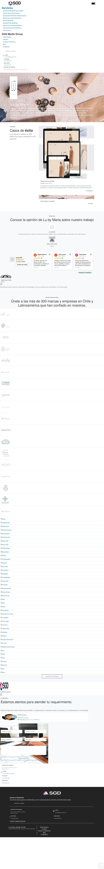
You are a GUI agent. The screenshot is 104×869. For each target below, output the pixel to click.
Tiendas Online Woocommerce (11, 13)
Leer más (52, 237)
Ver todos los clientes (52, 676)
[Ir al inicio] (15, 3)
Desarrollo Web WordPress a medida (13, 11)
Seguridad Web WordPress (10, 23)
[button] (93, 261)
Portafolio (5, 39)
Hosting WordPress (8, 20)
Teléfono (3, 736)
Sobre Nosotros (7, 37)
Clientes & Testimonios (9, 42)
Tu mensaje (4, 744)
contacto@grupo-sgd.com (10, 56)
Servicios (7, 8)
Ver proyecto (89, 191)
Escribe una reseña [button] (22, 264)
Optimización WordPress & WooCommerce (14, 15)
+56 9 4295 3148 (7, 60)
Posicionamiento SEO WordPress (12, 28)
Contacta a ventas (11, 51)
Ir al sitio (90, 203)
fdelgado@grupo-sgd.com (25, 719)
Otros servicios (7, 30)
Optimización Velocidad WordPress (12, 25)
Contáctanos (6, 47)
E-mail (26, 728)
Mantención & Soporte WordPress (12, 18)
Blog (4, 44)
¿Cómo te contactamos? (31, 736)
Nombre (3, 728)
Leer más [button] (36, 267)
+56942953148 (36, 719)
